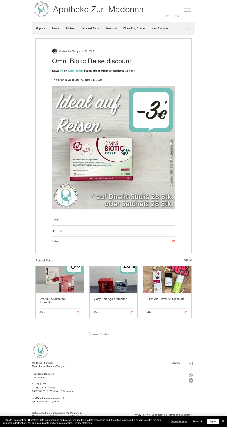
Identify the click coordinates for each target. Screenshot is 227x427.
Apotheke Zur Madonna (98, 9)
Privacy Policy (140, 414)
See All (188, 259)
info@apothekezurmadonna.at (48, 398)
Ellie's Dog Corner (134, 28)
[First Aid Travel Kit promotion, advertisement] (167, 279)
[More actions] (173, 51)
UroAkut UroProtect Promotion (52, 300)
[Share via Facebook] (53, 231)
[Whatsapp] (191, 375)
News (55, 28)
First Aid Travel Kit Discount (165, 299)
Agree (213, 421)
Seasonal (111, 28)
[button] (187, 28)
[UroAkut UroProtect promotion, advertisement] (60, 279)
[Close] (223, 421)
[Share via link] (61, 231)
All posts (40, 28)
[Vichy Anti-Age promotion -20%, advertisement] (114, 279)
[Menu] (187, 10)
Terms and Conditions (180, 414)
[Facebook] (191, 369)
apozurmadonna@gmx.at (45, 401)
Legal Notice (158, 414)
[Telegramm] (191, 380)
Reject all (197, 421)
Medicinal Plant (89, 28)
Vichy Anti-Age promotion (110, 299)
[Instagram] (191, 363)
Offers (56, 219)
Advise (70, 28)
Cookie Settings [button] (179, 421)
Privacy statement (83, 423)
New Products (160, 28)
